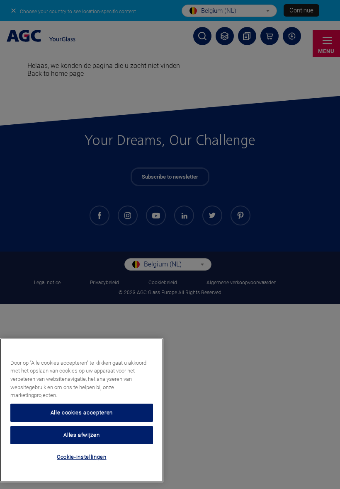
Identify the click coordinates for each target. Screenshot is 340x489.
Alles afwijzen (81, 435)
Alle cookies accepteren (82, 412)
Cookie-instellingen (81, 457)
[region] (81, 410)
